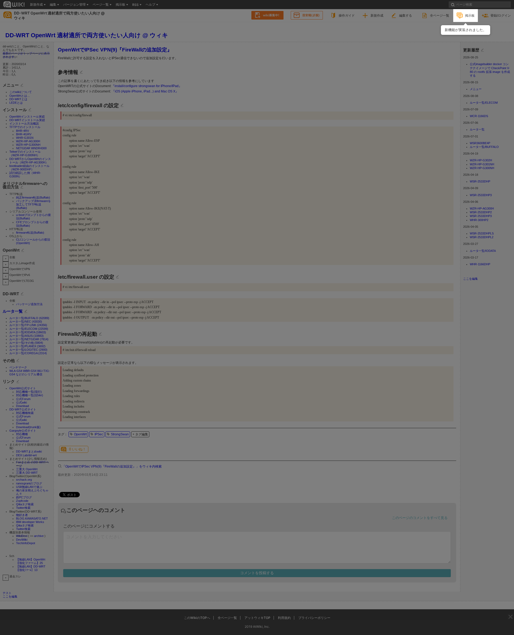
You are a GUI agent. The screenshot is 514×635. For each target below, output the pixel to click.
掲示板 (470, 15)
